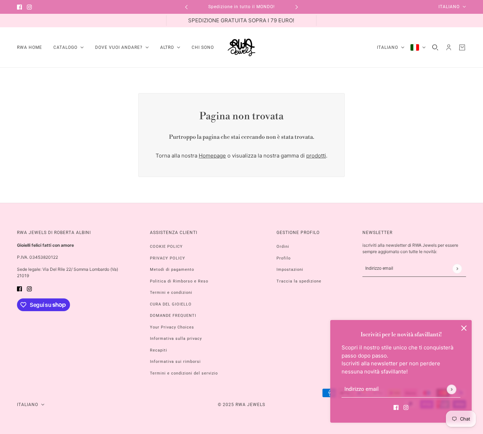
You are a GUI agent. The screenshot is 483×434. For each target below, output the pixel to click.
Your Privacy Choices (172, 327)
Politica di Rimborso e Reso (179, 281)
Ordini (283, 246)
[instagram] (29, 7)
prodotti (316, 155)
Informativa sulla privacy (176, 338)
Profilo (284, 258)
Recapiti (158, 350)
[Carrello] (462, 47)
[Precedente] (186, 6)
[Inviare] (451, 389)
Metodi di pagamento (172, 269)
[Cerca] (435, 47)
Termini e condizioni (171, 292)
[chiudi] (463, 327)
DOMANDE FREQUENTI (173, 315)
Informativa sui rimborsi (175, 361)
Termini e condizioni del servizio (184, 373)
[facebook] (19, 7)
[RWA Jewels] (241, 47)
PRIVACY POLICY (167, 258)
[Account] (449, 47)
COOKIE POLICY (166, 246)
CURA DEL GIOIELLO (171, 304)
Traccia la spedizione (299, 281)
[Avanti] (297, 6)
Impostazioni (290, 269)
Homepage (212, 155)
